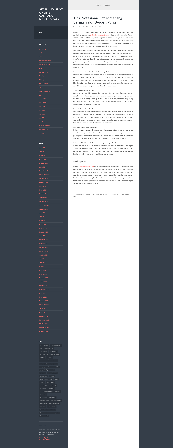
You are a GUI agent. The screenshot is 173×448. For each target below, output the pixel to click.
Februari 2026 (43, 163)
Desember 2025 (44, 171)
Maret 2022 (43, 297)
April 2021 (42, 312)
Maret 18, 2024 (78, 26)
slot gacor (42, 106)
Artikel (41, 53)
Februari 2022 (43, 301)
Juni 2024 (42, 216)
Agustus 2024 (43, 209)
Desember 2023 (44, 239)
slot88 (41, 122)
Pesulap (41, 80)
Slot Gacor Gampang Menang (48, 397)
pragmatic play (44, 370)
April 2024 (42, 224)
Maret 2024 (43, 228)
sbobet (52, 370)
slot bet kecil (43, 388)
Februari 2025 (43, 194)
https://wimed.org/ (44, 439)
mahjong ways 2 (44, 367)
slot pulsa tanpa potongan (99, 35)
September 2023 (44, 251)
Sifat (40, 87)
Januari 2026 (43, 167)
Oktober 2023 (43, 247)
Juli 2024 (42, 213)
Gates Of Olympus (44, 64)
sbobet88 (42, 373)
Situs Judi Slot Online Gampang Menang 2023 (51, 14)
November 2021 (44, 304)
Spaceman (43, 413)
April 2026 (42, 159)
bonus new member (45, 60)
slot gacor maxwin (56, 400)
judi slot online (44, 360)
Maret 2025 (43, 190)
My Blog (41, 76)
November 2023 (44, 243)
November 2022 (44, 289)
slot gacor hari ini (44, 400)
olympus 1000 (55, 367)
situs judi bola (43, 376)
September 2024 (44, 205)
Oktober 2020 (43, 324)
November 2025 (44, 174)
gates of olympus (54, 354)
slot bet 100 (42, 103)
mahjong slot (43, 364)
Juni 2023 (42, 262)
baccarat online (44, 345)
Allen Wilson (91, 26)
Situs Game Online (44, 91)
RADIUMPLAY (43, 83)
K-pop (41, 68)
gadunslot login (44, 354)
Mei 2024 (42, 220)
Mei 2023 (42, 266)
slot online (42, 114)
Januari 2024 (43, 236)
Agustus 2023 (43, 255)
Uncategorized (43, 129)
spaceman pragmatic (53, 413)
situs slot (52, 376)
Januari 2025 (43, 197)
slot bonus (51, 388)
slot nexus (42, 110)
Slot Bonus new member (46, 391)
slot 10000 (42, 99)
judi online (49, 357)
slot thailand (52, 409)
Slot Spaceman (52, 406)
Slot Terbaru (43, 409)
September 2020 (44, 327)
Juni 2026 (42, 151)
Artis (40, 57)
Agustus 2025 (43, 182)
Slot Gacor (43, 394)
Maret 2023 (43, 274)
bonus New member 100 (46, 348)
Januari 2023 (43, 282)
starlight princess (44, 125)
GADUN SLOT (53, 351)
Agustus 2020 (43, 331)
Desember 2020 (44, 316)
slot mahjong (43, 403)
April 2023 (42, 270)
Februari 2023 (43, 278)
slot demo (57, 391)
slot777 (41, 118)
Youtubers (42, 133)
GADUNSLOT (43, 351)
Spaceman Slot (44, 416)
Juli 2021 (42, 308)
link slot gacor (53, 360)
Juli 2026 (42, 148)
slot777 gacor (50, 382)
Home (41, 32)
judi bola (42, 357)
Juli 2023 (42, 259)
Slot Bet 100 (43, 385)
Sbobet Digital (43, 438)
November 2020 (44, 320)
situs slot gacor (44, 379)
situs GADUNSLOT (52, 373)
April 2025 (42, 186)
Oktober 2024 (43, 201)
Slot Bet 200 (52, 385)
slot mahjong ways (54, 403)
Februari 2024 (43, 232)
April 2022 (42, 293)
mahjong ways (43, 72)
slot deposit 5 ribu (87, 167)
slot (40, 95)
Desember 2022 (44, 285)
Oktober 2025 (43, 178)
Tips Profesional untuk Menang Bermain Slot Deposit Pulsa (97, 20)
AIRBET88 (42, 49)
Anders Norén (124, 195)
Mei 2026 (42, 155)
